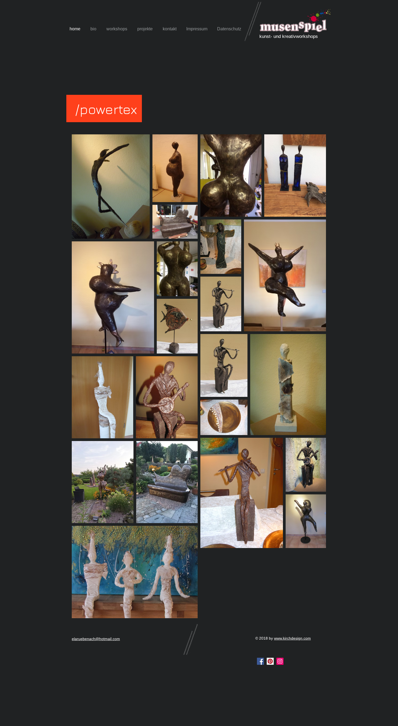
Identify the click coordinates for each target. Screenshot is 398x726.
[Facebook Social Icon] (260, 661)
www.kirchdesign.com (292, 638)
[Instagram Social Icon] (279, 661)
